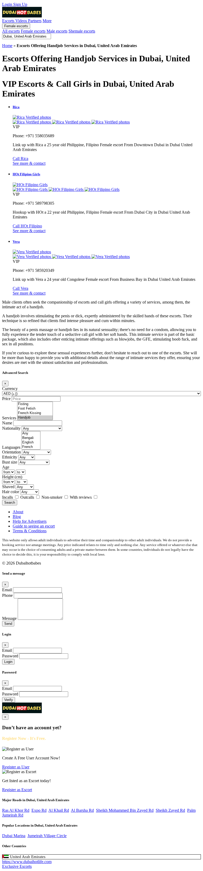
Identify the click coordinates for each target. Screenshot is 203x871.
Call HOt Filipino (27, 226)
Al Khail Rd (58, 810)
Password (10, 656)
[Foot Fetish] (35, 408)
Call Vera (20, 288)
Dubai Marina (13, 835)
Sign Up (20, 4)
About (18, 512)
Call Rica (20, 158)
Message (9, 618)
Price (6, 398)
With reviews (81, 497)
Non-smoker (52, 497)
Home (7, 45)
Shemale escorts (81, 31)
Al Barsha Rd (82, 810)
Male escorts (57, 31)
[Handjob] (35, 417)
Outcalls (27, 497)
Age (5, 467)
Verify (8, 700)
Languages (11, 447)
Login (7, 4)
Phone (7, 595)
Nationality (11, 428)
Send (8, 624)
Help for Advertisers (30, 521)
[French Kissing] (35, 413)
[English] (31, 442)
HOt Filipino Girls (26, 174)
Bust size (9, 462)
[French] (31, 447)
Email (7, 590)
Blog (17, 516)
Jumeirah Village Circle (47, 835)
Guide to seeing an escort (34, 526)
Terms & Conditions (30, 531)
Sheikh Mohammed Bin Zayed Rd (125, 810)
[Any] (31, 433)
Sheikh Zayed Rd (170, 810)
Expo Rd (39, 810)
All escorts (11, 31)
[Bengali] (31, 438)
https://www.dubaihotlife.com (27, 861)
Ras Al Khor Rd (15, 810)
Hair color (10, 491)
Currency (10, 388)
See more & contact (29, 163)
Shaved (8, 486)
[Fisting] (35, 404)
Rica (16, 107)
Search (9, 503)
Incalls (8, 497)
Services (9, 418)
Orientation (11, 452)
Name (7, 423)
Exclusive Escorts (17, 866)
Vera (16, 242)
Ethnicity (9, 457)
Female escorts (16, 26)
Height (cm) (12, 477)
